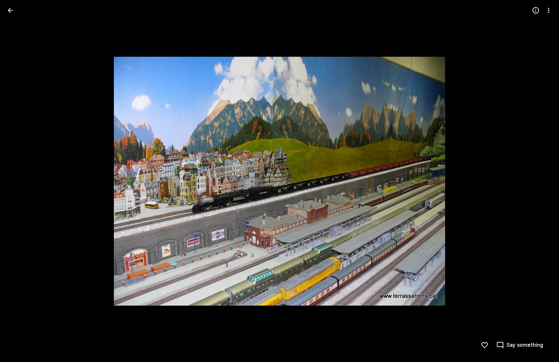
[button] (18, 181)
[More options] (548, 10)
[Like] (484, 345)
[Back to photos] (10, 10)
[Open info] (535, 10)
